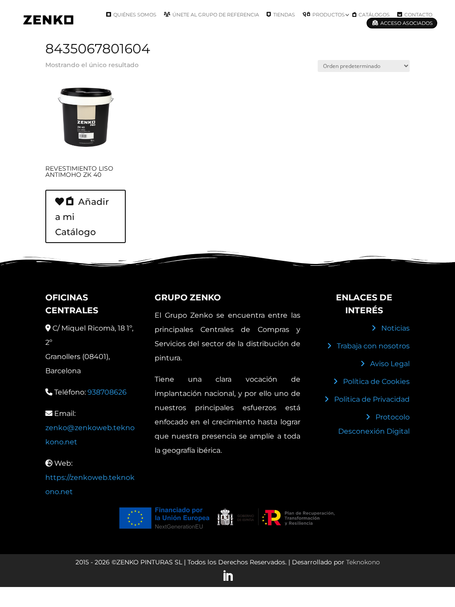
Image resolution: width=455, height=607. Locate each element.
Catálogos (374, 15)
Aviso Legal (390, 363)
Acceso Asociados (406, 23)
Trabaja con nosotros (373, 346)
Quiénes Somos (134, 15)
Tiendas (284, 15)
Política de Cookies (376, 381)
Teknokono (363, 562)
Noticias (395, 328)
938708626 (107, 392)
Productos (328, 15)
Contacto (418, 15)
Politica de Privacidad (372, 399)
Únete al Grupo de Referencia (215, 15)
